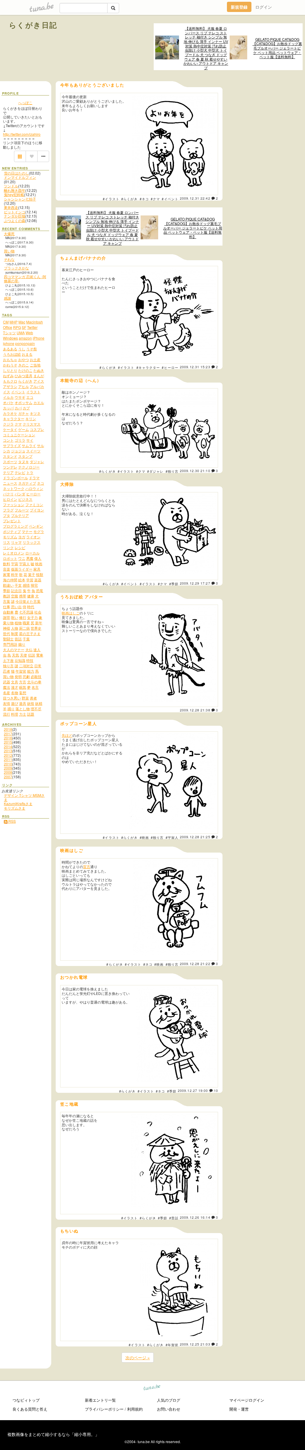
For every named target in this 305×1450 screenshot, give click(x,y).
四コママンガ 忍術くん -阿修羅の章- (25, 278)
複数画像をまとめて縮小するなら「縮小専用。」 (53, 1434)
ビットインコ (14, 211)
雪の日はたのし (16, 172)
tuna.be (152, 1388)
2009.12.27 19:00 (193, 1090)
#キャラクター (148, 367)
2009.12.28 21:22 (195, 963)
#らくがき (129, 198)
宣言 (86, 866)
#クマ (155, 198)
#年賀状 (172, 1344)
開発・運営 (239, 1409)
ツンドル (11, 185)
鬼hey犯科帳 (14, 194)
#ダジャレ (155, 471)
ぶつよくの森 (14, 220)
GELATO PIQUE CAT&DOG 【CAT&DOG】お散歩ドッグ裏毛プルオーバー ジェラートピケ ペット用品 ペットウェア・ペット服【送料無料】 (277, 48)
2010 (8, 763)
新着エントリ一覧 (100, 1400)
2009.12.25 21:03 (195, 1344)
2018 (8, 729)
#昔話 (173, 1217)
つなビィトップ (26, 1400)
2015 (8, 742)
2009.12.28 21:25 (195, 836)
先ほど (67, 735)
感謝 (7, 298)
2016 (8, 737)
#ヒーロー (170, 367)
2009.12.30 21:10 (195, 470)
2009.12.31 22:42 (195, 198)
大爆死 (9, 233)
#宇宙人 (172, 837)
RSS (11, 821)
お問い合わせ (168, 1409)
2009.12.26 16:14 (195, 1217)
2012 (8, 755)
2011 (8, 759)
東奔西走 (11, 207)
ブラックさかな (16, 267)
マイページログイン (246, 1400)
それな (9, 259)
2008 (8, 772)
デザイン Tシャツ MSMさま (24, 797)
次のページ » (137, 1357)
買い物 (9, 250)
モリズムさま (14, 807)
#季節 (173, 583)
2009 (8, 768)
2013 (8, 750)
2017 (8, 733)
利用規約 (135, 1409)
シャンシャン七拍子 (20, 198)
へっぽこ (25, 102)
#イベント (170, 198)
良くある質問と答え (30, 1409)
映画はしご (71, 612)
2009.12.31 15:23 (195, 366)
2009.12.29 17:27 (195, 583)
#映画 (144, 837)
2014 (8, 746)
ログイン (263, 7)
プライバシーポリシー (104, 1409)
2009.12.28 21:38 (195, 710)
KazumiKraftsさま (18, 803)
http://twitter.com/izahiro (22, 134)
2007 (8, 776)
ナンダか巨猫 (14, 215)
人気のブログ (168, 1400)
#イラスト (111, 198)
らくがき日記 (33, 25)
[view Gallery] (20, 156)
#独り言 (172, 471)
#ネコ (144, 198)
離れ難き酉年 (14, 190)
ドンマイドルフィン (20, 177)
